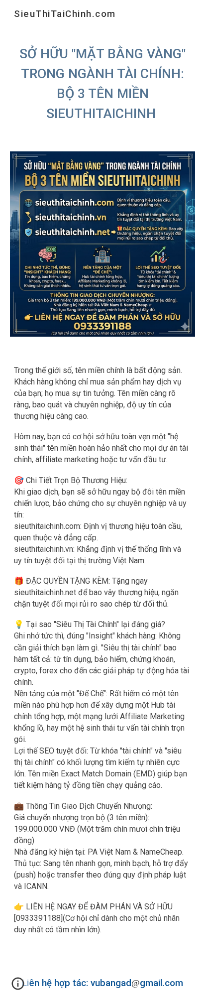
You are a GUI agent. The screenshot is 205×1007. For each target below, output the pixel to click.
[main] (102, 83)
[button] (18, 987)
